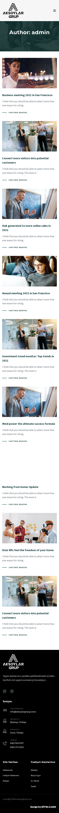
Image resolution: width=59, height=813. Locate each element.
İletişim (6, 781)
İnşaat (33, 786)
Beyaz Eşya (36, 775)
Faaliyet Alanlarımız (11, 775)
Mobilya (34, 770)
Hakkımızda (8, 770)
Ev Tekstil (35, 781)
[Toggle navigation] (47, 10)
